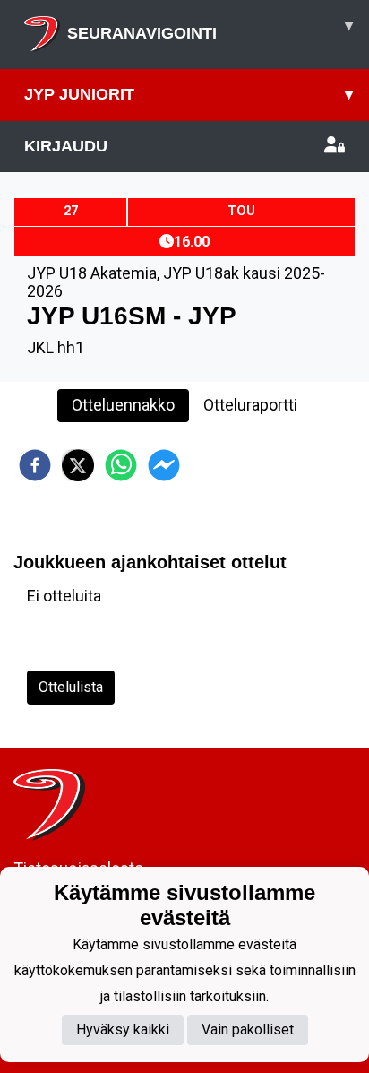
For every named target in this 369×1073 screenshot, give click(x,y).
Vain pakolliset (248, 1029)
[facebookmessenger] (164, 465)
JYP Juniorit (188, 94)
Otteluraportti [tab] (250, 404)
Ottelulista (71, 687)
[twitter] (78, 465)
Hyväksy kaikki (122, 1029)
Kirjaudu (65, 146)
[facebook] (35, 465)
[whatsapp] (121, 465)
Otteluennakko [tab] (123, 404)
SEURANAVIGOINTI (210, 29)
